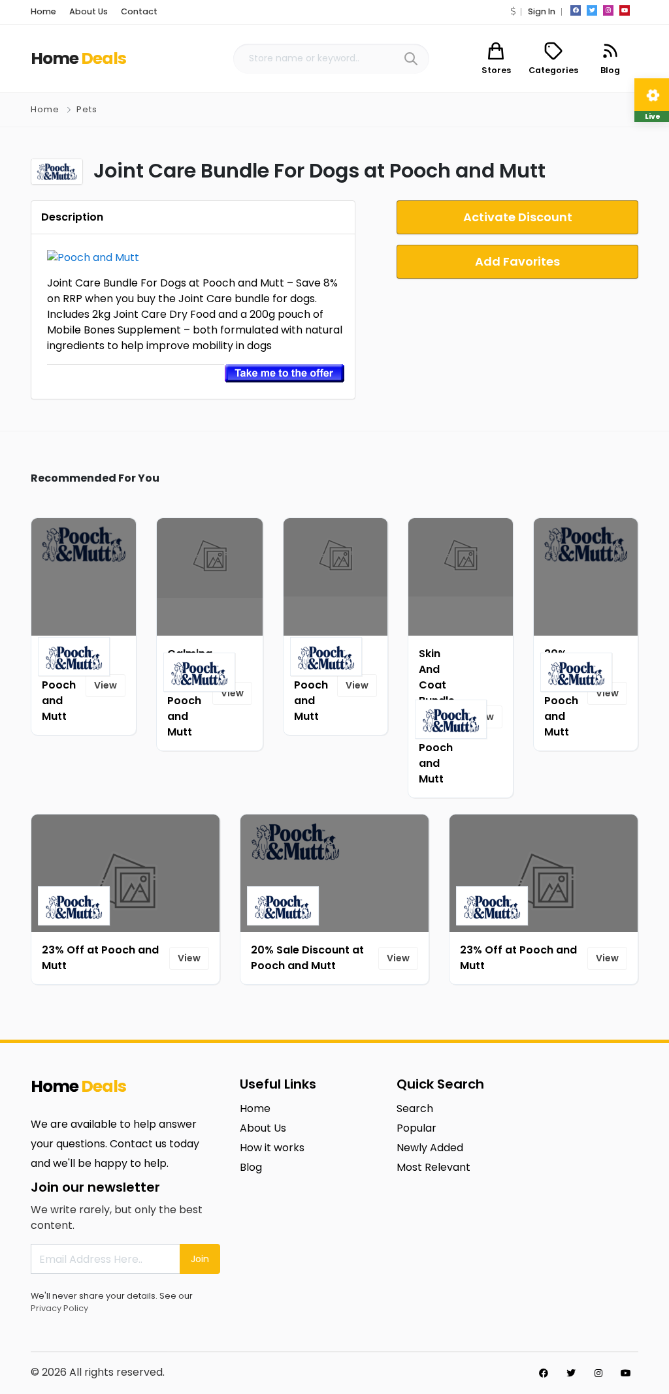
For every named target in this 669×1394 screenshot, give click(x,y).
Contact (139, 11)
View (105, 685)
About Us (88, 11)
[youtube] (624, 10)
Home (43, 11)
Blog (251, 1167)
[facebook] (575, 10)
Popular (416, 1128)
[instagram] (608, 10)
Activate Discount (517, 217)
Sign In (541, 11)
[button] (513, 11)
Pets (86, 109)
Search (415, 1108)
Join (200, 1258)
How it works (272, 1147)
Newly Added (430, 1147)
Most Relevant (433, 1167)
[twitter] (592, 10)
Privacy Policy (59, 1308)
